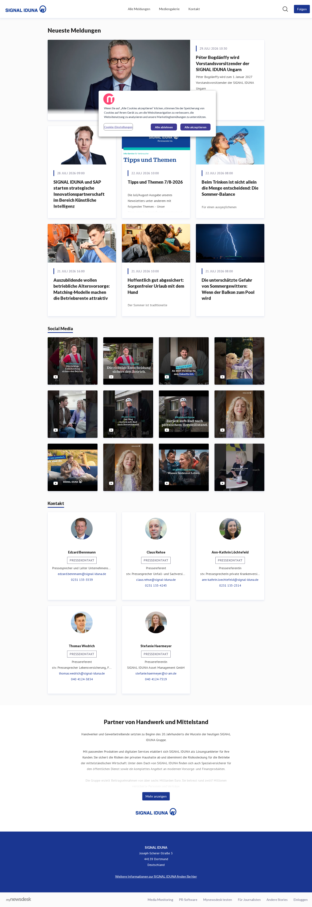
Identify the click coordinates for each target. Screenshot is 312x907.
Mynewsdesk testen (217, 900)
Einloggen (300, 900)
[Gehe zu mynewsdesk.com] (18, 900)
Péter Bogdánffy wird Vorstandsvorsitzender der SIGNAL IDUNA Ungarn (222, 63)
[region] (157, 114)
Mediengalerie (169, 9)
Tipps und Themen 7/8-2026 (155, 182)
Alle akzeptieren (195, 127)
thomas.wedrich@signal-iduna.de (82, 673)
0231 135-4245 (156, 585)
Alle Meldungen (139, 9)
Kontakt (194, 9)
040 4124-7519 (156, 679)
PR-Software (188, 900)
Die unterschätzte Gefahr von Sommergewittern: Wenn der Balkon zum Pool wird (228, 289)
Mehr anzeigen (156, 796)
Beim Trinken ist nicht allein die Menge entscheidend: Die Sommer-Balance (230, 188)
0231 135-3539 (82, 580)
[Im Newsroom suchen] (285, 9)
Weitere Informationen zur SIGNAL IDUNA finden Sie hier (156, 876)
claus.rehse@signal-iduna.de (156, 580)
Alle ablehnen (164, 127)
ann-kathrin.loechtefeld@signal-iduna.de (230, 580)
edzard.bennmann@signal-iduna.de (82, 574)
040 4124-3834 (82, 679)
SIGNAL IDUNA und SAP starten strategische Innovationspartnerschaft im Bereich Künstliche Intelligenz (79, 194)
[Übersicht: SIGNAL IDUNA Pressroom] (25, 9)
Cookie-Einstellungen (118, 127)
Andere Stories (277, 900)
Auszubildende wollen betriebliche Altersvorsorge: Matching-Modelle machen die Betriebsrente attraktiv (81, 289)
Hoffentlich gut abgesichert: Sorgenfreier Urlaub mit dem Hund (156, 286)
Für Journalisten (249, 900)
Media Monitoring (160, 900)
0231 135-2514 (230, 585)
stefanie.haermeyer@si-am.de (155, 673)
